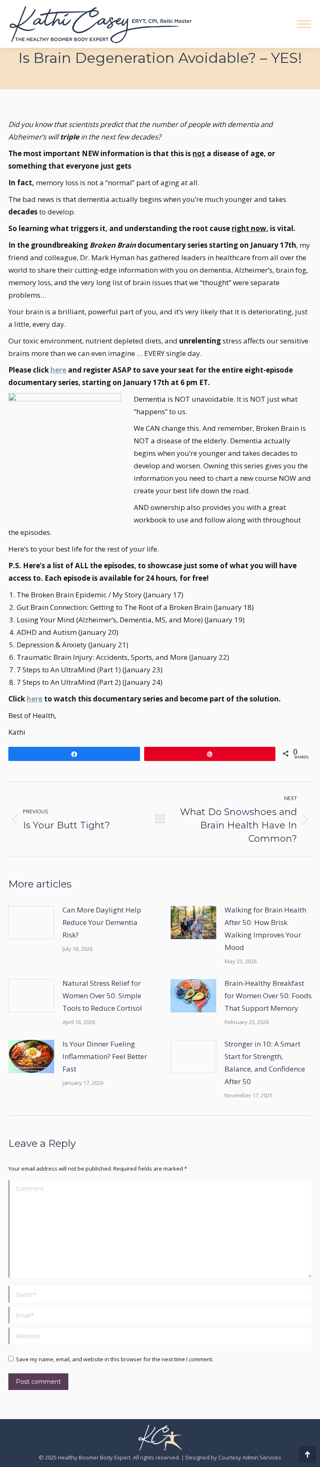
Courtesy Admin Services (249, 1457)
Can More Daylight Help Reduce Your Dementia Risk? (101, 922)
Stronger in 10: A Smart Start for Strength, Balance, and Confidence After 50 (265, 1062)
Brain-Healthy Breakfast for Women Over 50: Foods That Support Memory (268, 995)
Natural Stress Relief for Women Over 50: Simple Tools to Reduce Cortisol (102, 995)
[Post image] (31, 922)
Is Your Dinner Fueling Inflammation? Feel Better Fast (104, 1056)
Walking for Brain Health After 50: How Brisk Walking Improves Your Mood (265, 928)
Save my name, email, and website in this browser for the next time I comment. (114, 1359)
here (58, 370)
